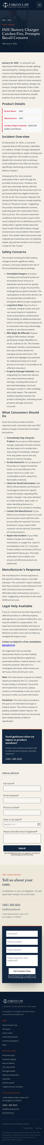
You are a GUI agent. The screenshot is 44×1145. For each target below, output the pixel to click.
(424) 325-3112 (13, 759)
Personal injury (8, 1055)
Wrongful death (8, 1071)
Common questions (10, 1041)
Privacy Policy (28, 1128)
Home (3, 20)
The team (6, 1029)
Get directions (8, 1113)
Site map (39, 1128)
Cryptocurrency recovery (12, 1086)
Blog (9, 20)
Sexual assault (8, 1082)
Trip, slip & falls (8, 1067)
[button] (39, 5)
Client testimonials (10, 1037)
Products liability (9, 1059)
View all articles (10, 773)
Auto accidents (8, 1063)
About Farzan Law (9, 1025)
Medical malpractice (10, 1075)
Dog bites (6, 1079)
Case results (7, 1033)
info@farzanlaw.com (11, 909)
